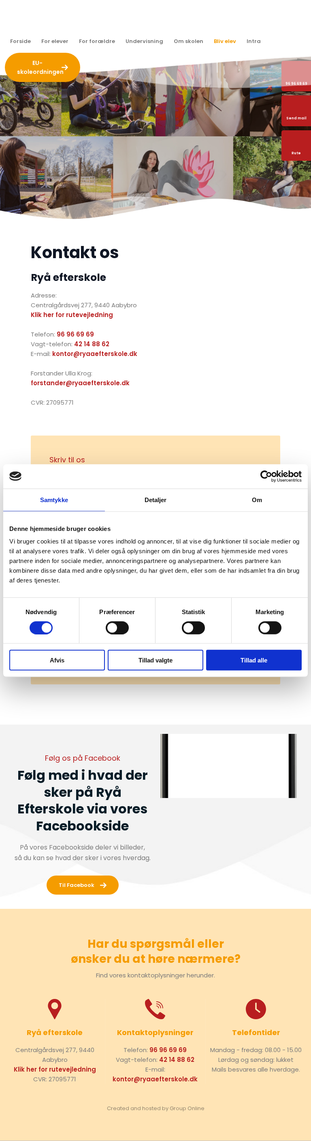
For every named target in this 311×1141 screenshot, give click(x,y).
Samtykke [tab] (54, 499)
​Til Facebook (76, 885)
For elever (54, 41)
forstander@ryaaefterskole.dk (80, 383)
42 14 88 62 (91, 344)
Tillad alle (254, 660)
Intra (254, 41)
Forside (20, 41)
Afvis (57, 660)
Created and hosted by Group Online (155, 1108)
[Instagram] (279, 41)
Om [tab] (257, 499)
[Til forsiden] (155, 16)
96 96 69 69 (75, 334)
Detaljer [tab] (156, 499)
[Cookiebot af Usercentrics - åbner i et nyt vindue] (266, 476)
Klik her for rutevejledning (72, 315)
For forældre (97, 41)
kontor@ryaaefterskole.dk (94, 353)
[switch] (117, 627)
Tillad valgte (155, 660)
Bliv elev (225, 41)
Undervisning (144, 41)
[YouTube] (301, 41)
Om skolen (188, 41)
